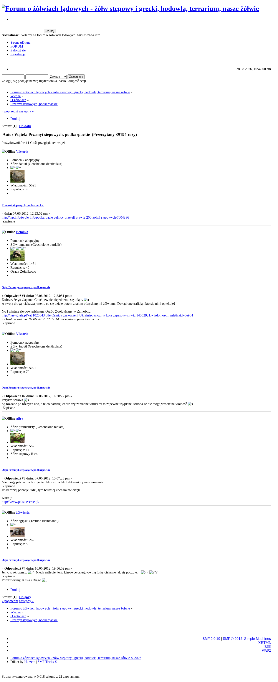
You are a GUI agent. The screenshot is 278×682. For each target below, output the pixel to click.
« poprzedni (10, 111)
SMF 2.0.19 (211, 639)
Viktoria (22, 151)
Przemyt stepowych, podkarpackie (23, 205)
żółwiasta (23, 512)
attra (19, 418)
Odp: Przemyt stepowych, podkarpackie (26, 287)
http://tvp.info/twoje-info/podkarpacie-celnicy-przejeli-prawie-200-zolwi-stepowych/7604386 (65, 217)
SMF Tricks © (47, 662)
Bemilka (22, 232)
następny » (26, 111)
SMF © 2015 (232, 639)
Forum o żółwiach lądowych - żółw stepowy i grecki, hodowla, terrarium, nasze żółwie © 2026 (75, 658)
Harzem (29, 662)
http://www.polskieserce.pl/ (20, 502)
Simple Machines (257, 639)
